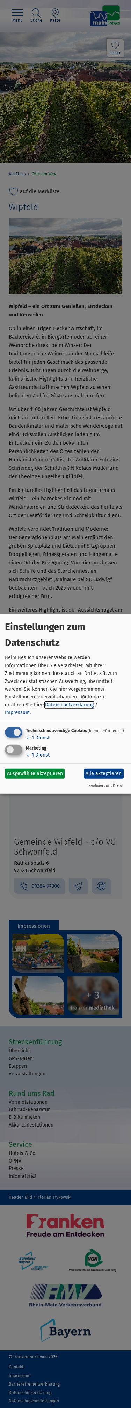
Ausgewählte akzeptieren (35, 773)
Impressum (17, 713)
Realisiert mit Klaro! (105, 785)
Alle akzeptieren (104, 773)
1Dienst (38, 737)
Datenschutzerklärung (69, 705)
